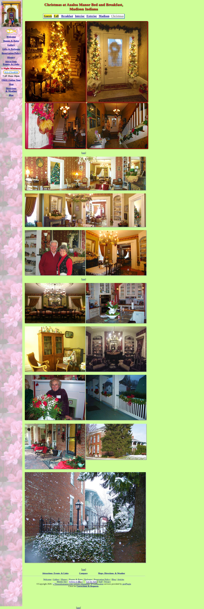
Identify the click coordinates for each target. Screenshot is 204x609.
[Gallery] (11, 14)
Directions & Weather (11, 89)
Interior (80, 16)
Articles (120, 579)
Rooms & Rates (11, 40)
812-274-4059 (11, 72)
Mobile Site (62, 581)
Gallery (11, 45)
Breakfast (67, 16)
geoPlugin (126, 584)
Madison (104, 16)
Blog (11, 95)
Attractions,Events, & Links (11, 62)
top (83, 152)
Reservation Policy (11, 53)
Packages (88, 579)
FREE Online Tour (11, 80)
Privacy (107, 581)
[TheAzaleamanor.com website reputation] (71, 584)
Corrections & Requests (87, 586)
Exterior (92, 16)
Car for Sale (91, 581)
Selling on (76, 581)
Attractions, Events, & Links (55, 573)
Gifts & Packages (11, 49)
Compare (83, 573)
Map (11, 84)
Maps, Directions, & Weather (111, 573)
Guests (48, 16)
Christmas (117, 16)
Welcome (11, 36)
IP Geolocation (97, 584)
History (11, 57)
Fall (56, 16)
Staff (100, 581)
